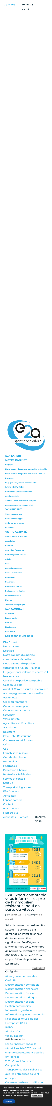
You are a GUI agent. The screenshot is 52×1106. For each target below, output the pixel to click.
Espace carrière (12, 618)
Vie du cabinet (14, 1035)
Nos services (14, 487)
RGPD (9, 1027)
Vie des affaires (14, 1031)
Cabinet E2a (15, 915)
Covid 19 (10, 980)
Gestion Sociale (12, 496)
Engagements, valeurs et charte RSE (20, 483)
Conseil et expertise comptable (18, 491)
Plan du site (10, 631)
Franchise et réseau (13, 568)
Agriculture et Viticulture (16, 536)
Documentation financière (21, 988)
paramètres (37, 1096)
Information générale (18, 1010)
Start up (8, 600)
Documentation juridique (21, 997)
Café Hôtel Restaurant (14, 550)
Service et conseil (13, 595)
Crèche (8, 559)
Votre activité (16, 531)
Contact (9, 4)
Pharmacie (10, 582)
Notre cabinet (16, 460)
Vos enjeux (13, 509)
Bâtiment (9, 545)
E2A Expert (13, 455)
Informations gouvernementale (25, 1014)
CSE (7, 564)
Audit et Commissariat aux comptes (20, 501)
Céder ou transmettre (14, 523)
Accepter (8, 1101)
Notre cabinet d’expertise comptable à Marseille (26, 469)
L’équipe (9, 464)
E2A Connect (14, 608)
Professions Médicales (15, 591)
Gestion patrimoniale (18, 1006)
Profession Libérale (13, 586)
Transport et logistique (15, 605)
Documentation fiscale (19, 993)
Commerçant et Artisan (15, 554)
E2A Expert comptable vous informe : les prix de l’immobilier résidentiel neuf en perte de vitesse (25, 902)
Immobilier (10, 577)
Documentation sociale (19, 1001)
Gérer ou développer (14, 519)
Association (10, 541)
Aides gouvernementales (21, 976)
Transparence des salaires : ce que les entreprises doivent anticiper (23, 1074)
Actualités (9, 613)
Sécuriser (9, 528)
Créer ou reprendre (13, 514)
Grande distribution (13, 573)
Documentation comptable (22, 984)
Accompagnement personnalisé (19, 505)
